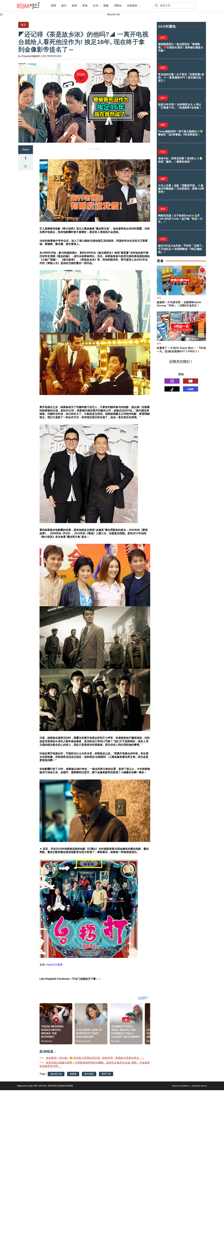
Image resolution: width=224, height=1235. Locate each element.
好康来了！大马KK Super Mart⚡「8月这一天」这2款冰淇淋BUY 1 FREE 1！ (181, 350)
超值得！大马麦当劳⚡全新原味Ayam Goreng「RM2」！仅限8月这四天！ (179, 304)
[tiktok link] (172, 389)
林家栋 (73, 1074)
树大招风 (89, 1074)
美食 (85, 5)
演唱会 (118, 5)
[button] (25, 158)
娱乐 (64, 5)
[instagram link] (172, 381)
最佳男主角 (56, 1074)
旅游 (74, 5)
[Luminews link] (190, 389)
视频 (106, 5)
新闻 (53, 5)
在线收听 (132, 5)
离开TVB (106, 1074)
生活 (95, 5)
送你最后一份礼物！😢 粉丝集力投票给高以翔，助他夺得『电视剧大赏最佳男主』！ (95, 1057)
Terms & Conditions (180, 1086)
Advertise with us (199, 1086)
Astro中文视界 (54, 964)
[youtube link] (190, 381)
